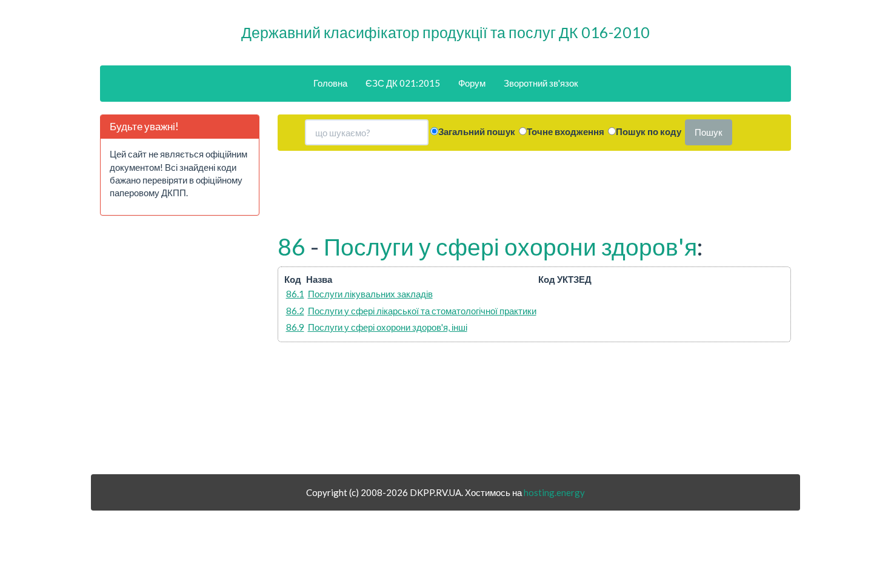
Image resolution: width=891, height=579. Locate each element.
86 (291, 246)
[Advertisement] (179, 349)
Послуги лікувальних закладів (370, 293)
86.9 (295, 327)
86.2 (295, 310)
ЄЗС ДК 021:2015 (402, 83)
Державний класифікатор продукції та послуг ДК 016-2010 (445, 32)
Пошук (708, 132)
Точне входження (565, 131)
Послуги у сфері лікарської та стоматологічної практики (422, 310)
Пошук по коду (648, 131)
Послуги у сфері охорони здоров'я (510, 246)
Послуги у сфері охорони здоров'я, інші (387, 327)
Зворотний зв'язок (541, 83)
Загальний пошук (476, 131)
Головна (330, 83)
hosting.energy (554, 492)
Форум (472, 83)
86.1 (295, 293)
